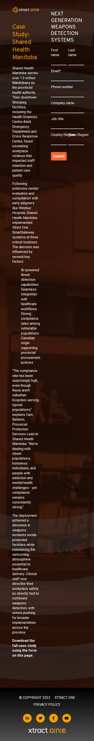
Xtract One (65, 698)
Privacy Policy (46, 705)
